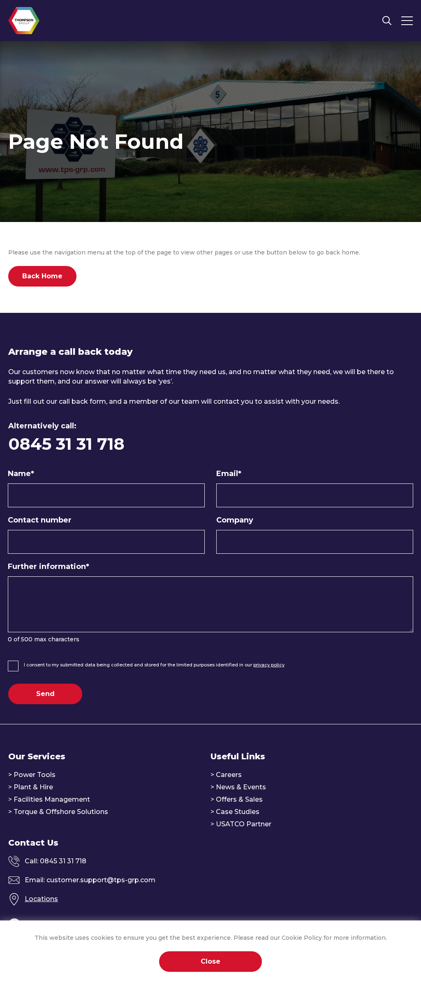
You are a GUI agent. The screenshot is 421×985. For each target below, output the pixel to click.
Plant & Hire (33, 787)
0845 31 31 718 (66, 444)
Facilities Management (52, 799)
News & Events (241, 787)
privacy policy (269, 665)
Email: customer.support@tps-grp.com (90, 880)
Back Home (42, 276)
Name (21, 473)
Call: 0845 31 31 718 (55, 861)
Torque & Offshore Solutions (61, 812)
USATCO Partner (243, 824)
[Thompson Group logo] (23, 20)
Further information (48, 566)
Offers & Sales (239, 799)
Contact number (40, 520)
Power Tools (35, 775)
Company (234, 520)
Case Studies (237, 812)
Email (228, 473)
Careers (229, 775)
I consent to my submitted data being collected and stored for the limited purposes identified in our (154, 665)
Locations (41, 899)
